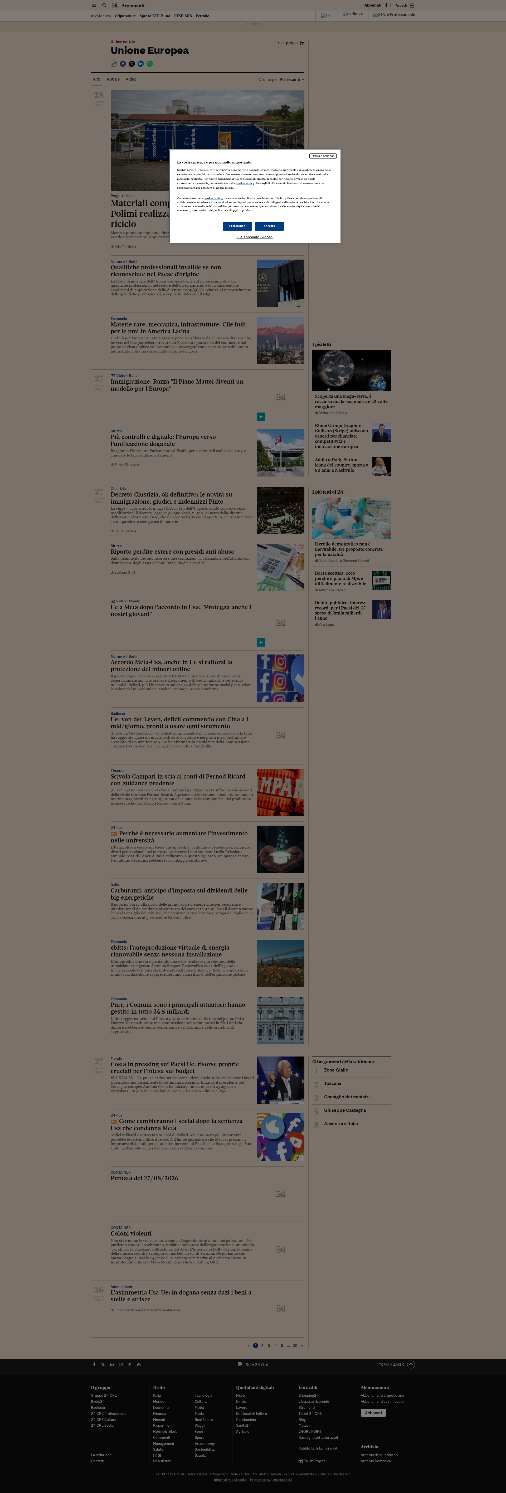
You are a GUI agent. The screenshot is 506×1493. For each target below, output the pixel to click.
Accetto (269, 225)
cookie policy (245, 183)
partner (313, 198)
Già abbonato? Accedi (255, 237)
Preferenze (237, 225)
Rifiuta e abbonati (323, 155)
